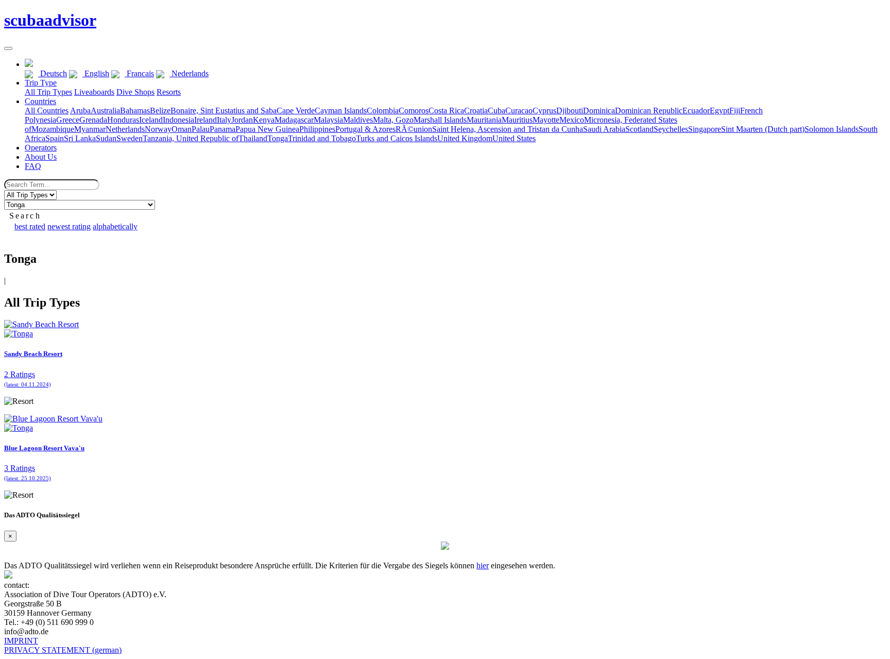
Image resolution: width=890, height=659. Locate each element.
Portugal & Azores (365, 129)
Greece (67, 119)
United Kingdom (464, 138)
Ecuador (696, 110)
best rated (29, 226)
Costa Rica (446, 110)
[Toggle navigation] (8, 48)
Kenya (264, 119)
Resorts (169, 92)
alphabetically (115, 226)
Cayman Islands (341, 110)
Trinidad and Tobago (322, 138)
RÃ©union (414, 129)
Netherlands (125, 129)
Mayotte (546, 119)
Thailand (252, 138)
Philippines (317, 129)
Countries (40, 101)
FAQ (33, 166)
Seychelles (671, 129)
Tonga (277, 138)
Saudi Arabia (604, 129)
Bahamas (135, 110)
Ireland (205, 119)
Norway (158, 129)
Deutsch (52, 73)
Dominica (599, 110)
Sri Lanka (80, 138)
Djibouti (569, 110)
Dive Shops (135, 92)
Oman (182, 129)
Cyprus (544, 110)
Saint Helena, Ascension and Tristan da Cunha (507, 129)
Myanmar (90, 129)
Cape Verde (296, 110)
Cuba (496, 110)
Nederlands (189, 73)
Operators (41, 147)
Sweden (129, 138)
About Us (41, 157)
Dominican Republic (648, 110)
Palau (201, 129)
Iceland (151, 119)
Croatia (476, 110)
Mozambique (52, 129)
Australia (105, 110)
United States (514, 138)
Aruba (80, 110)
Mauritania (484, 119)
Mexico (571, 119)
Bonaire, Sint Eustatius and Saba (223, 110)
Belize (160, 110)
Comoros (414, 110)
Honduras (123, 119)
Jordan (242, 119)
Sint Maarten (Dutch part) (763, 129)
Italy (224, 119)
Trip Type (41, 82)
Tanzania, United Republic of (190, 138)
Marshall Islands (440, 119)
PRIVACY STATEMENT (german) (63, 650)
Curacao (519, 110)
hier (482, 565)
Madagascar (294, 119)
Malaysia (328, 119)
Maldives (358, 119)
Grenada (93, 119)
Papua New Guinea (267, 129)
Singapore (704, 129)
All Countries (47, 110)
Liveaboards (94, 92)
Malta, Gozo (393, 119)
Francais (139, 73)
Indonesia (178, 119)
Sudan (106, 138)
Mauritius (517, 119)
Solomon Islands (832, 129)
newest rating (69, 226)
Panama (222, 129)
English (95, 73)
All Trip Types (48, 92)
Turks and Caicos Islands (396, 138)
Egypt (719, 110)
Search (25, 215)
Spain (54, 138)
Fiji (734, 110)
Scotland (639, 129)
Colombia (383, 110)
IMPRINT (21, 640)
